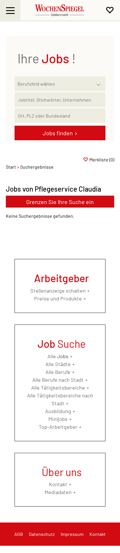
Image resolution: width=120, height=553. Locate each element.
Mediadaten (58, 492)
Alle (57, 356)
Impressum (72, 534)
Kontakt (58, 484)
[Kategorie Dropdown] (99, 82)
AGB (18, 534)
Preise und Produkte (58, 298)
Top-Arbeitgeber (58, 427)
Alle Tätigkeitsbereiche (58, 387)
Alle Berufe (57, 372)
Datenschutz (42, 534)
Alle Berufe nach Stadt (58, 380)
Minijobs (58, 419)
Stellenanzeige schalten (58, 290)
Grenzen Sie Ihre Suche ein (60, 201)
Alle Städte (58, 364)
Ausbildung (58, 411)
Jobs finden (58, 132)
